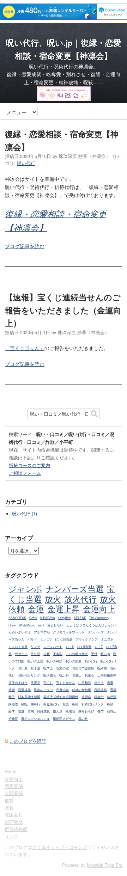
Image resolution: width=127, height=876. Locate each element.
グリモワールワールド (69, 632)
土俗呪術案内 (106, 675)
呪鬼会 (89, 675)
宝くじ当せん (65, 682)
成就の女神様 (81, 689)
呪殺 (9, 807)
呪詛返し (14, 814)
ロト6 (70, 646)
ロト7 (99, 646)
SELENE (80, 617)
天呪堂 (35, 682)
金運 (36, 608)
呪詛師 (64, 675)
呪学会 (48, 668)
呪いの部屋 (73, 661)
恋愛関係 (14, 786)
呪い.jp (105, 653)
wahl (41, 625)
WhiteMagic (27, 625)
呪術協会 (49, 675)
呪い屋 (23, 668)
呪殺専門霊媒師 (83, 668)
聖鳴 (31, 711)
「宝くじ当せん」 (24, 347)
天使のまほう (18, 682)
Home (10, 771)
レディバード (52, 646)
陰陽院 (70, 711)
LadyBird (64, 617)
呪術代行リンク (29, 675)
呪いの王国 (35, 661)
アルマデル (42, 632)
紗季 (11, 711)
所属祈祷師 (16, 829)
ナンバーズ (96, 632)
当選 (110, 682)
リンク (35, 646)
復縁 (11, 689)
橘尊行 (35, 704)
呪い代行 (26, 163)
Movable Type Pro (104, 865)
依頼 (46, 653)
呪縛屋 (102, 668)
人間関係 (14, 793)
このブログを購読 (28, 741)
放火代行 (80, 598)
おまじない (55, 625)
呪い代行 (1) (24, 513)
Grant (33, 617)
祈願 (110, 704)
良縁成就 (43, 711)
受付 (94, 653)
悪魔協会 (62, 689)
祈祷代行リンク (92, 704)
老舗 (21, 711)
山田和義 (84, 682)
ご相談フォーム (25, 473)
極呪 (24, 704)
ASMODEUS (17, 617)
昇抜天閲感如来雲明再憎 (60, 696)
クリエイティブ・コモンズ (59, 847)
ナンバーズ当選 (75, 588)
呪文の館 (62, 668)
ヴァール (21, 653)
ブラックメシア (86, 639)
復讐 (9, 800)
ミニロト (107, 639)
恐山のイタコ (43, 689)
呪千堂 (35, 668)
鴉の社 (83, 718)
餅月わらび (86, 711)
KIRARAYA (47, 617)
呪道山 (76, 675)
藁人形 (57, 711)
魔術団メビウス (64, 718)
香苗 (100, 711)
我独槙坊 (100, 689)
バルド (32, 639)
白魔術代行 (51, 704)
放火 (53, 598)
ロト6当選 (84, 646)
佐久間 (35, 653)
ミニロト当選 (18, 646)
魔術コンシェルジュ (35, 718)
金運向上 (99, 608)
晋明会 (86, 696)
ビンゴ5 (46, 639)
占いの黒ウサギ (77, 653)
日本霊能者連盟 (29, 696)
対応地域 (14, 822)
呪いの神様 (54, 661)
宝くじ (48, 682)
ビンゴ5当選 (63, 639)
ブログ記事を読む (24, 246)
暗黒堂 (99, 696)
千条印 (57, 653)
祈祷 (75, 704)
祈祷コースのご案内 (29, 465)
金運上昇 (63, 608)
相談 (65, 704)
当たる (99, 682)
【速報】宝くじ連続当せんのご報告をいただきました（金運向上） (63, 310)
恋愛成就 (24, 689)
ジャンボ (25, 588)
